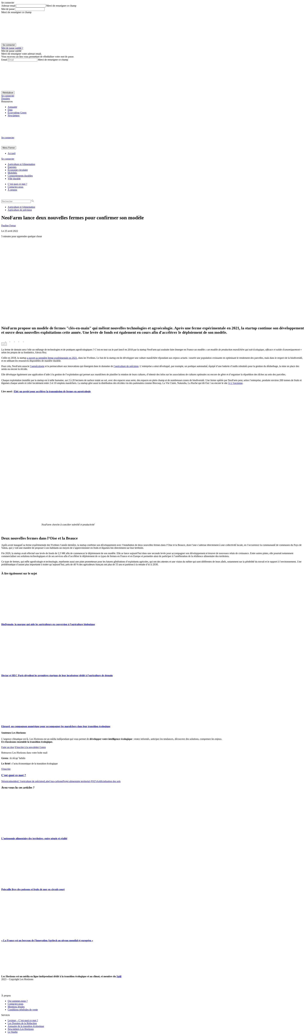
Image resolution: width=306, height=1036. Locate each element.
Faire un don (7, 747)
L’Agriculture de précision (31, 781)
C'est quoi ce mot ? (13, 775)
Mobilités (12, 172)
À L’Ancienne (235, 383)
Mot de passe (8, 9)
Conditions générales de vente (23, 1009)
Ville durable (14, 178)
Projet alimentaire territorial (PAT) (80, 781)
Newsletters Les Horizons (21, 1029)
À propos (12, 189)
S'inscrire (6, 769)
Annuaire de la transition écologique (26, 1026)
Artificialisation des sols (108, 781)
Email (4, 59)
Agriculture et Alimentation (21, 164)
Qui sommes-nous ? (18, 1001)
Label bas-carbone (53, 781)
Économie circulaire (18, 170)
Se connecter (7, 95)
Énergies (12, 167)
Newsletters (13, 115)
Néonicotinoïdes (9, 781)
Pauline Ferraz (8, 225)
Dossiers (5, 98)
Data (10, 109)
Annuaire (12, 107)
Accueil (11, 153)
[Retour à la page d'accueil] (25, 134)
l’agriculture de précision (126, 366)
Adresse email (8, 5)
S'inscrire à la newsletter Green (30, 747)
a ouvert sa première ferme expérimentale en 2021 (52, 358)
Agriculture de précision (20, 210)
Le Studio (13, 1032)
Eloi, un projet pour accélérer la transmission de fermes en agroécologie (52, 391)
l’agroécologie (37, 366)
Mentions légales (16, 1006)
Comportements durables (20, 175)
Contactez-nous (15, 187)
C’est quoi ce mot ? (17, 184)
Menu (5, 148)
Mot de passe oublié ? (12, 48)
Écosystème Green (17, 112)
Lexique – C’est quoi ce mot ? (23, 1020)
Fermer (11, 148)
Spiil (119, 976)
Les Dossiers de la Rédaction (22, 1023)
